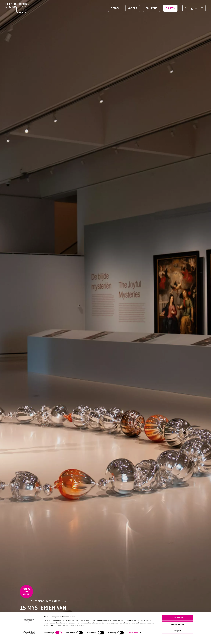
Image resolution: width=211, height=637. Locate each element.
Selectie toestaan (177, 624)
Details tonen (133, 633)
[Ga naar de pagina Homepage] (18, 8)
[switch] (79, 632)
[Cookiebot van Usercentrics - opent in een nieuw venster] (29, 632)
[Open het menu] (202, 8)
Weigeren (177, 630)
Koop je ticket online (26, 591)
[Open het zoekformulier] (186, 8)
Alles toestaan (177, 618)
